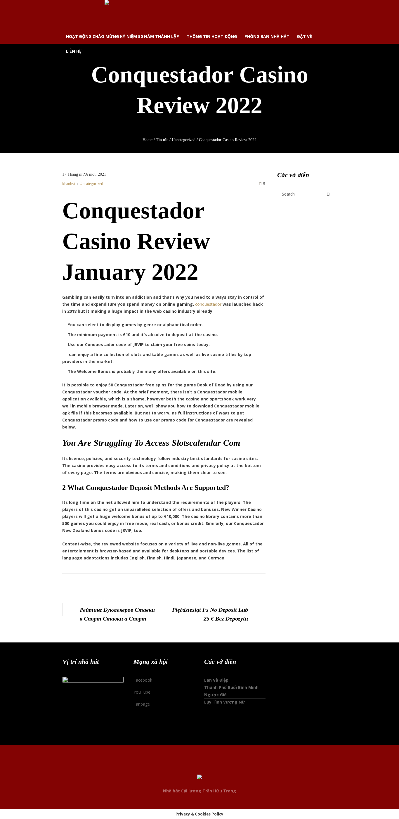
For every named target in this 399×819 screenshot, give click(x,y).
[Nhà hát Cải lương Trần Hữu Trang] (199, 777)
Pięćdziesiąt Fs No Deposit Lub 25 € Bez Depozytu (210, 614)
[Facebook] (188, 766)
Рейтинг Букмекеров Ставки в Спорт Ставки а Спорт (117, 614)
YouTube (141, 692)
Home (147, 140)
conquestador (208, 304)
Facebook (142, 680)
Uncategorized (183, 140)
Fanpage (141, 704)
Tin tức (162, 140)
